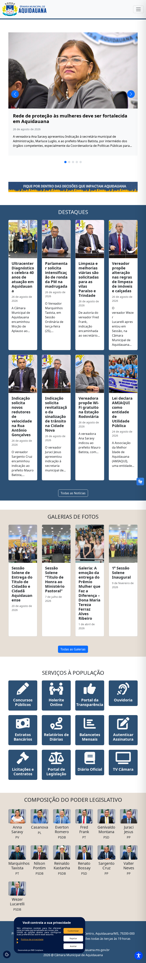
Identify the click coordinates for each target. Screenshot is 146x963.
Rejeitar (73, 938)
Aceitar (73, 946)
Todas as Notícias (73, 493)
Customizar (73, 930)
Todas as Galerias (73, 649)
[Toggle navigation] (138, 9)
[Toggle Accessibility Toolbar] (138, 955)
